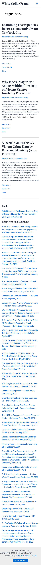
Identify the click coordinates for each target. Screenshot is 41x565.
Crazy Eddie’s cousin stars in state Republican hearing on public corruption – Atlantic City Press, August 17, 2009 (19, 494)
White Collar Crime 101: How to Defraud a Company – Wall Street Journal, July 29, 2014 (19, 376)
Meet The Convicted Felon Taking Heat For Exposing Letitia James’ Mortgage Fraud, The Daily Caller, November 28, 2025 (20, 230)
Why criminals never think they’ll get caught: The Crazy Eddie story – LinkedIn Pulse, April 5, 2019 (20, 333)
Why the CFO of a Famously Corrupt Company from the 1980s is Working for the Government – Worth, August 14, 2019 (20, 313)
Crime (4, 67)
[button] (20, 560)
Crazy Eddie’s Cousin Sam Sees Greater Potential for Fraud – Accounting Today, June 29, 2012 (18, 408)
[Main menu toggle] (37, 3)
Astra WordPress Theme (25, 555)
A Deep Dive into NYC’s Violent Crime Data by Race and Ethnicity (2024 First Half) (19, 148)
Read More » (6, 64)
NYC (10, 67)
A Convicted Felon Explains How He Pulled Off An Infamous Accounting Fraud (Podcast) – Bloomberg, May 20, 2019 (20, 323)
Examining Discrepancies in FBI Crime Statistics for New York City (20, 28)
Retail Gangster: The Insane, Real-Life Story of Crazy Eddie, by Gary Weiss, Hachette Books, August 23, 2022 (20, 214)
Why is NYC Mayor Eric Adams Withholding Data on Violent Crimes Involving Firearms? (19, 87)
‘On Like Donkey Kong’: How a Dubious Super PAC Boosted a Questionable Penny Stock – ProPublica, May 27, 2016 (19, 356)
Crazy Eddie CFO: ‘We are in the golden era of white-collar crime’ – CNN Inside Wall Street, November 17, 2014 (20, 366)
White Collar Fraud (15, 3)
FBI (7, 67)
